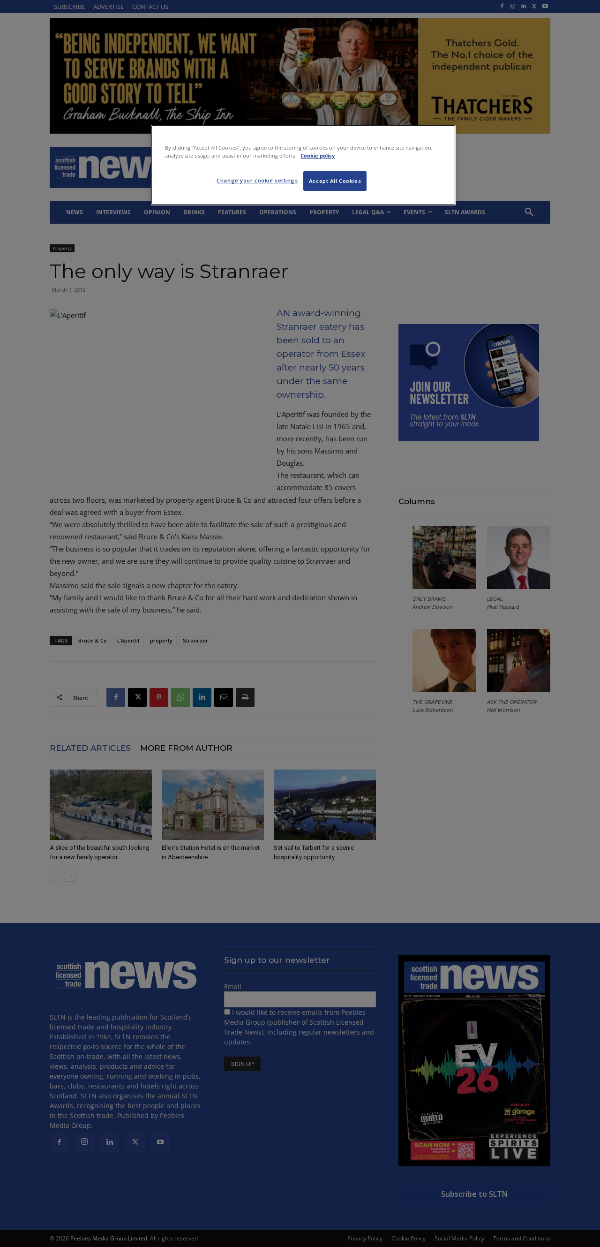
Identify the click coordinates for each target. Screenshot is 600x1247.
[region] (303, 165)
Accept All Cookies (335, 180)
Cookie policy (317, 155)
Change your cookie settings (257, 180)
